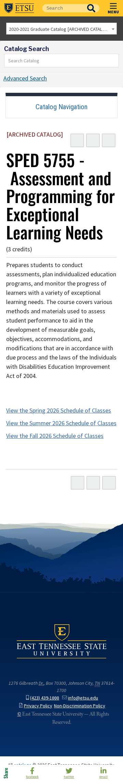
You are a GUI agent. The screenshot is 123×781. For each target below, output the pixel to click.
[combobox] (61, 29)
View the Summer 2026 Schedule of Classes (61, 423)
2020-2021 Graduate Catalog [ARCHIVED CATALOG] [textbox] (59, 29)
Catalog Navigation (61, 107)
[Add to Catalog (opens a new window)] (77, 140)
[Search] (113, 60)
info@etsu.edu (83, 698)
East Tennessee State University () (19, 8)
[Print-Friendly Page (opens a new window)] (93, 140)
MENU (113, 11)
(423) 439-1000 (44, 698)
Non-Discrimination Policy (79, 706)
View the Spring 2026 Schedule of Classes (58, 410)
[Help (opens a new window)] (108, 140)
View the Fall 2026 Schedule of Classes (55, 436)
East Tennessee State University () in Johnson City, (61, 641)
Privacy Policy (38, 706)
